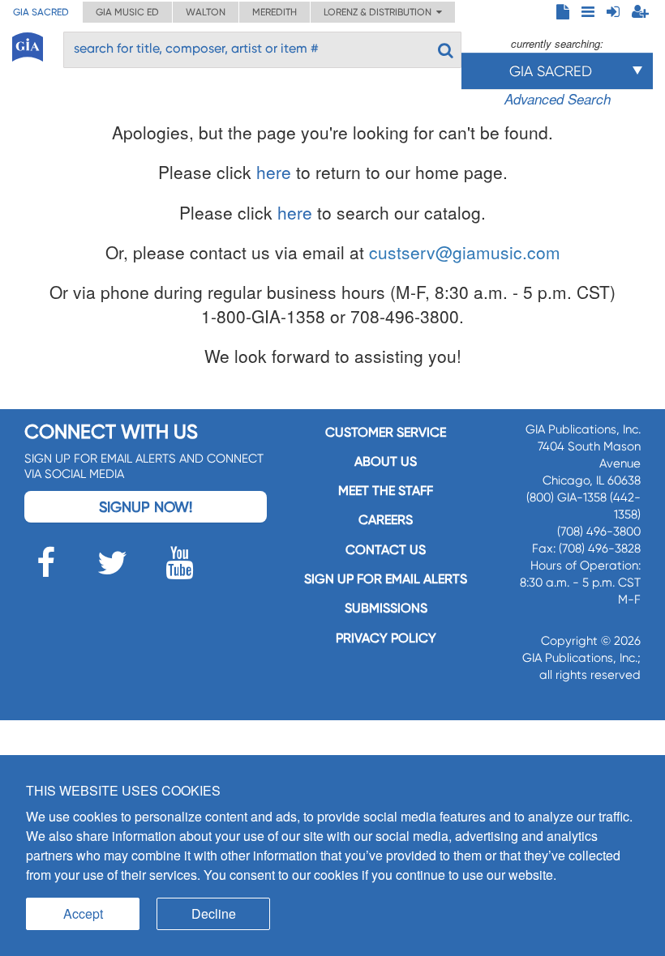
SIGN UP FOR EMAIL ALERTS (385, 579)
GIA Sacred (41, 12)
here (273, 172)
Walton (205, 12)
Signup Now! (145, 506)
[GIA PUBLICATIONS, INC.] (27, 44)
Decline (213, 913)
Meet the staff (385, 490)
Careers (385, 519)
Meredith (274, 12)
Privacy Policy (386, 638)
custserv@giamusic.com (464, 252)
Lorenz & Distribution (380, 12)
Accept (83, 913)
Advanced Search (557, 99)
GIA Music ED (127, 12)
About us (385, 461)
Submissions (386, 608)
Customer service (385, 432)
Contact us (385, 549)
